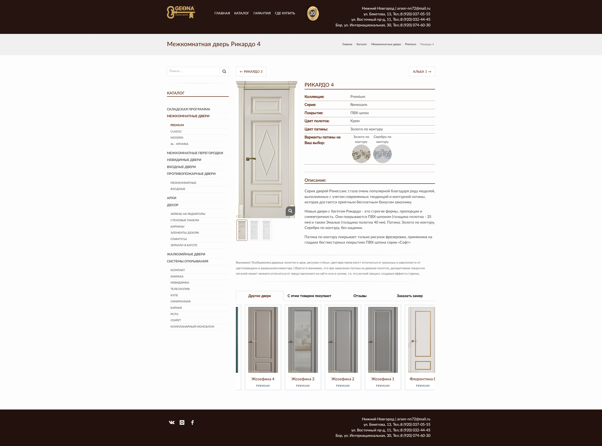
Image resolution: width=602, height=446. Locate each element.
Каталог (241, 13)
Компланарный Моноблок (192, 326)
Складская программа (188, 109)
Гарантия (262, 13)
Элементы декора (184, 232)
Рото (174, 314)
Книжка (176, 276)
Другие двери (259, 296)
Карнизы (177, 226)
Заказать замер (410, 296)
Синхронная (180, 301)
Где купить (285, 13)
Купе (174, 295)
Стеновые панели (184, 220)
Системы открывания (187, 261)
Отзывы (360, 296)
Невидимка (179, 282)
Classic (176, 131)
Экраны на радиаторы (187, 214)
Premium (410, 44)
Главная (222, 13)
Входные (177, 189)
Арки (171, 198)
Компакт (177, 270)
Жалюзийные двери (186, 254)
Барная (176, 307)
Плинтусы (178, 239)
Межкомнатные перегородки (195, 153)
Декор (172, 205)
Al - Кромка (179, 144)
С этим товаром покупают (309, 296)
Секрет (175, 320)
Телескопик (180, 289)
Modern (176, 137)
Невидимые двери (184, 160)
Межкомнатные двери (386, 44)
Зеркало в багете (183, 245)
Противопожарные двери (191, 174)
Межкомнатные (183, 182)
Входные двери (181, 167)
